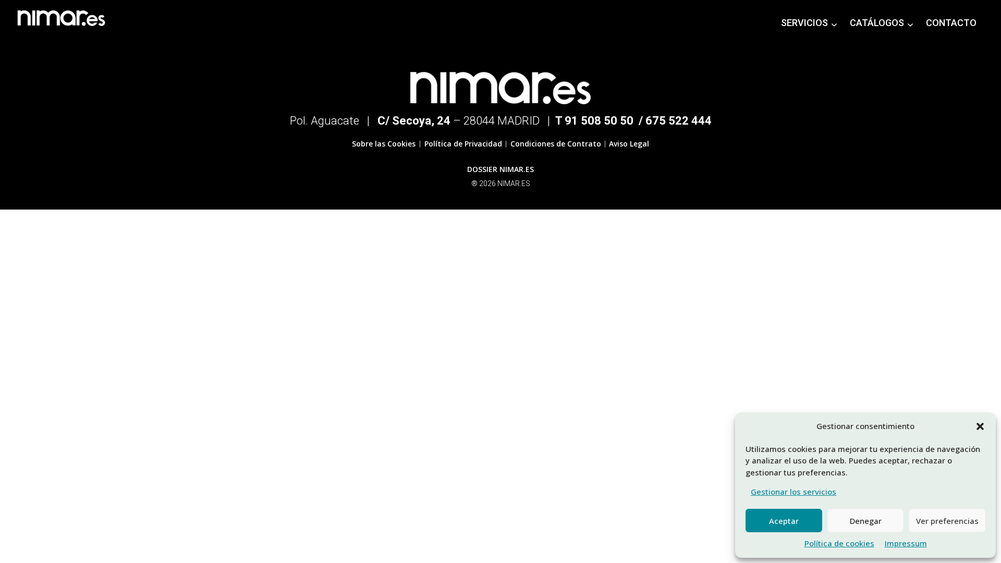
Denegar (866, 521)
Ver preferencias (947, 521)
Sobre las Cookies (385, 144)
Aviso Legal (629, 144)
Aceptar (784, 521)
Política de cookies (839, 543)
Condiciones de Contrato (554, 144)
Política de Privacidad (462, 144)
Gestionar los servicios (793, 491)
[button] (980, 426)
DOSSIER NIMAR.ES (500, 169)
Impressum (906, 543)
